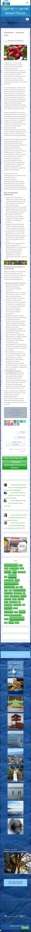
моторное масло (13, 601)
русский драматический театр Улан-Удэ (12, 615)
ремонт (22, 611)
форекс (17, 622)
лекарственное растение (17, 443)
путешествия (8, 612)
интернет (6, 596)
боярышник (21, 437)
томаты (5, 622)
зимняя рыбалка (18, 593)
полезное (8, 608)
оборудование (17, 604)
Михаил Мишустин (14, 568)
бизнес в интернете (9, 580)
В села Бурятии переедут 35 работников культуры (15, 503)
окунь (23, 604)
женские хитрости (19, 590)
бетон (5, 576)
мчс (19, 601)
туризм (11, 622)
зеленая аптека (8, 593)
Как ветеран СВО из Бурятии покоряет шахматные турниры (14, 495)
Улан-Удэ (7, 572)
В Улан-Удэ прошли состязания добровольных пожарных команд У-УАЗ (14, 525)
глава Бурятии (9, 587)
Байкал (20, 565)
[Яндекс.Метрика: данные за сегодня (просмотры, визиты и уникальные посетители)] (6, 931)
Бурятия (6, 568)
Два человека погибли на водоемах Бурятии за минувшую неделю (15, 517)
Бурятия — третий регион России (15, 11)
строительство (17, 618)
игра (24, 593)
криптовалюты (7, 599)
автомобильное (21, 572)
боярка (22, 432)
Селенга (22, 568)
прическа (15, 608)
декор (21, 587)
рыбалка (6, 619)
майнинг (14, 599)
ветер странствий (11, 583)
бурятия (17, 580)
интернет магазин (14, 596)
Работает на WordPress (17, 926)
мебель (6, 601)
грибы (17, 587)
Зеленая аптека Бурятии (15, 40)
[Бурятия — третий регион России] (6, 4)
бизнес (12, 576)
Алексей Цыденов (11, 565)
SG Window (25, 928)
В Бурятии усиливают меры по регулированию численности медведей (15, 487)
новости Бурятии (8, 604)
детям (5, 590)
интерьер (23, 596)
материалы (21, 599)
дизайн (10, 590)
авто (14, 571)
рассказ (16, 612)
